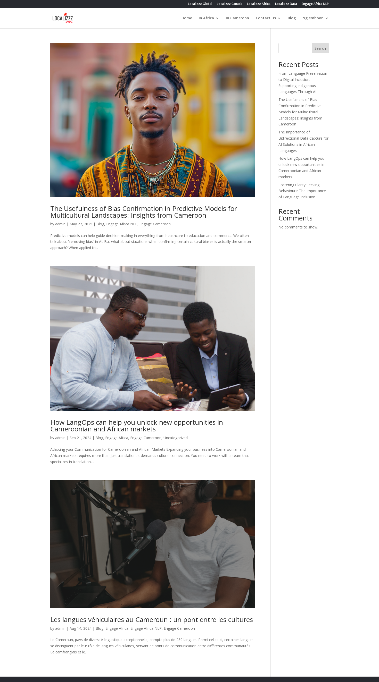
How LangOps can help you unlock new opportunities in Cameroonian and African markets (136, 425)
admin (60, 223)
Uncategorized (175, 437)
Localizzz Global (200, 4)
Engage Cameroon (155, 223)
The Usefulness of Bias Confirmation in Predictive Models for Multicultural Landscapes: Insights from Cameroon (143, 212)
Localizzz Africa (258, 4)
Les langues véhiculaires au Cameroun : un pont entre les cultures (151, 619)
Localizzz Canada (229, 4)
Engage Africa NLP (315, 4)
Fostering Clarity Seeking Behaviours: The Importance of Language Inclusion (302, 191)
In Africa (206, 18)
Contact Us (266, 18)
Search (320, 48)
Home (187, 18)
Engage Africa (116, 437)
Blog (292, 18)
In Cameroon (237, 18)
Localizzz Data (286, 4)
